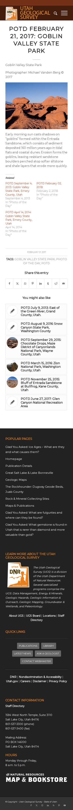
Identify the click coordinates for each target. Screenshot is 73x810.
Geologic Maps (16, 479)
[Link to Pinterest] (59, 805)
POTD (45, 263)
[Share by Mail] (63, 283)
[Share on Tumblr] (48, 283)
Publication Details (18, 466)
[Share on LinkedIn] (40, 283)
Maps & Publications (19, 505)
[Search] (53, 12)
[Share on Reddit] (56, 283)
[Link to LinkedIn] (48, 805)
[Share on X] (17, 283)
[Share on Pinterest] (32, 283)
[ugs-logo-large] (30, 12)
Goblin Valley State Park (35, 259)
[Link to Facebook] (31, 805)
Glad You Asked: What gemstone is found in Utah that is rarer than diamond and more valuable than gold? (36, 529)
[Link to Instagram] (42, 805)
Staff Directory (15, 706)
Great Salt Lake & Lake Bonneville (29, 473)
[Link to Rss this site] (53, 805)
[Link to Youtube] (65, 805)
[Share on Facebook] (9, 283)
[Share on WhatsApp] (25, 283)
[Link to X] (36, 805)
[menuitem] (53, 12)
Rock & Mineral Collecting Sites (27, 498)
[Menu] (62, 12)
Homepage (13, 459)
